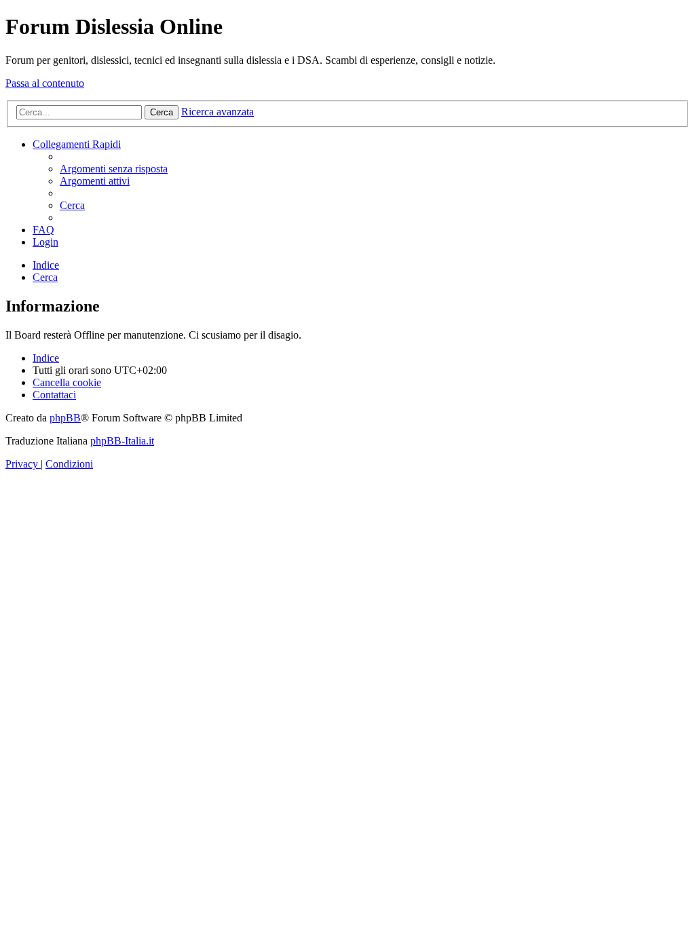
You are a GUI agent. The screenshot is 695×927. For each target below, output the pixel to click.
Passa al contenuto (44, 83)
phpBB (65, 417)
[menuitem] (114, 168)
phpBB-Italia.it (122, 441)
